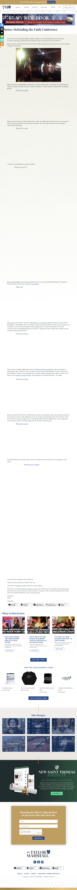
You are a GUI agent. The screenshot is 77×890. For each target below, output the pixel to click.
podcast (60, 459)
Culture (63, 744)
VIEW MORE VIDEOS (38, 660)
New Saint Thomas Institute (44, 369)
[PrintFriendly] (2, 40)
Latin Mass (63, 726)
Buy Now (51, 2)
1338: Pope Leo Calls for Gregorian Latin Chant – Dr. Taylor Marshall (63, 638)
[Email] (2, 36)
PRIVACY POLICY (49, 877)
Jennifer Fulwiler (15, 282)
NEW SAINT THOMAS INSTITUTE (49, 873)
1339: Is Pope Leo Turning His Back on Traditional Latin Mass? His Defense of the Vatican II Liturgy (38, 639)
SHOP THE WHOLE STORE (38, 698)
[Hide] (0, 47)
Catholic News (13, 744)
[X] (2, 29)
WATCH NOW (9, 650)
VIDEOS (26, 873)
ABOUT (19, 873)
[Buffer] (2, 33)
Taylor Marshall (6, 7)
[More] (2, 44)
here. (15, 328)
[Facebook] (2, 25)
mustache (35, 284)
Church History (14, 726)
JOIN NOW (55, 793)
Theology (38, 726)
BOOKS (33, 873)
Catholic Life (38, 744)
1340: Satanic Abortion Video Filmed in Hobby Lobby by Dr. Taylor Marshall (12, 639)
